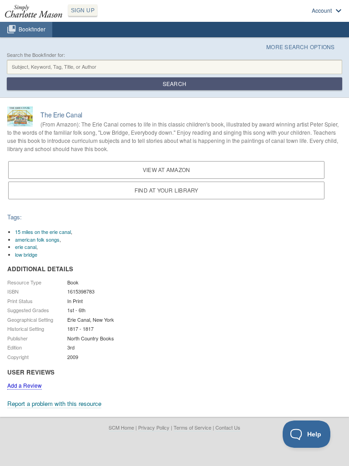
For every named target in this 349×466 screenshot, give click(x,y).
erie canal (25, 246)
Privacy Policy (154, 427)
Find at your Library (167, 190)
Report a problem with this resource (54, 403)
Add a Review (24, 385)
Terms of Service (192, 427)
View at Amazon (166, 169)
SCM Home (121, 427)
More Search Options (300, 47)
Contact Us (227, 427)
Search (174, 83)
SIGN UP (83, 10)
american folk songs (37, 239)
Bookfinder (32, 29)
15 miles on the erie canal (43, 231)
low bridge (26, 254)
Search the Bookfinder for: (36, 54)
